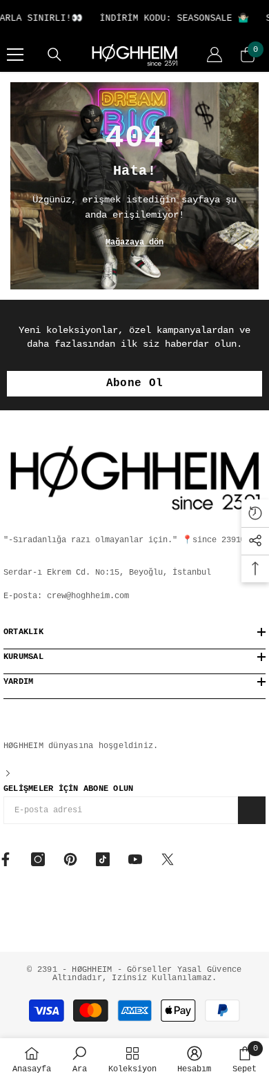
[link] (79, 1059)
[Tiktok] (103, 859)
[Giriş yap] (214, 54)
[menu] (15, 54)
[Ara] (54, 54)
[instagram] (38, 859)
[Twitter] (168, 859)
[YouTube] (135, 859)
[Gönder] (252, 810)
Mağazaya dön (134, 242)
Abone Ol (134, 383)
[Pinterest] (70, 859)
